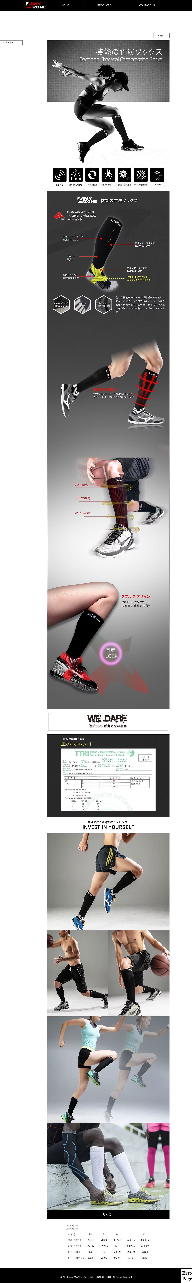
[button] (104, 5)
